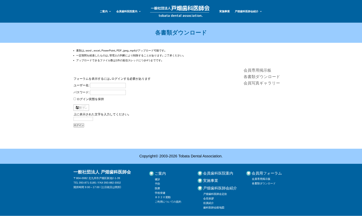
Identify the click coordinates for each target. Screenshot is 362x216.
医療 (157, 188)
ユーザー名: (81, 85)
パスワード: (81, 92)
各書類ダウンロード (262, 76)
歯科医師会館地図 (213, 207)
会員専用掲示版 (261, 178)
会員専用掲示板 (257, 70)
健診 (157, 179)
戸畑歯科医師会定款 (215, 193)
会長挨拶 (208, 198)
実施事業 (224, 11)
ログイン (79, 125)
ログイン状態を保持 (90, 99)
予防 (157, 183)
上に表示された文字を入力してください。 (102, 114)
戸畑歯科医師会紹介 (246, 11)
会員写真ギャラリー (262, 83)
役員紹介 (208, 203)
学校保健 (160, 192)
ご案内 (104, 11)
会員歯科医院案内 (126, 11)
